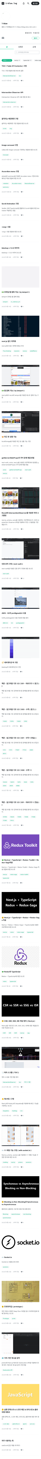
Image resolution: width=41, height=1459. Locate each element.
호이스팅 (32, 1424)
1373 (10, 750)
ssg (28, 1033)
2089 (31, 750)
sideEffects (33, 351)
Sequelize (6, 1111)
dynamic (16, 351)
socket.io (28, 1162)
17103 (24, 750)
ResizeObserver (29, 183)
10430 (5, 782)
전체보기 (7, 60)
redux (12, 932)
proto (13, 1318)
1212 (4, 750)
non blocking (27, 1214)
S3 (12, 623)
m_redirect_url (15, 302)
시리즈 (20, 47)
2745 (25, 721)
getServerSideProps (15, 470)
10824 (12, 817)
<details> (6, 183)
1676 (18, 782)
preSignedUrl (20, 623)
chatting (5, 1162)
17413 (12, 820)
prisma (20, 1162)
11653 (19, 721)
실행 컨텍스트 (16, 1424)
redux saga (13, 874)
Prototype (6, 1318)
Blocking (5, 1214)
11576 (12, 721)
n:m (21, 1111)
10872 (12, 782)
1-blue (4, 23)
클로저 (24, 1424)
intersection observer (9, 102)
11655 (19, 817)
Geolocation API (7, 1370)
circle (4, 128)
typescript (27, 60)
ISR (10, 1033)
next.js (17, 60)
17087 (17, 750)
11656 (26, 817)
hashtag (14, 1111)
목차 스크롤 (27, 1082)
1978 (31, 782)
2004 (4, 785)
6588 (17, 785)
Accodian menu (16, 183)
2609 (11, 785)
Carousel (5, 155)
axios (4, 470)
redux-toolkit (24, 874)
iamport (5, 302)
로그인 (35, 3)
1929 (25, 782)
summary (6, 187)
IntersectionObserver (9, 76)
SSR (15, 1033)
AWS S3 (5, 623)
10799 (5, 817)
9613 (4, 753)
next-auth (28, 470)
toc (20, 76)
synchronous (7, 1218)
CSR (4, 1033)
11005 (5, 721)
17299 (5, 820)
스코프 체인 (6, 1424)
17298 (33, 817)
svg (11, 128)
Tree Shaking (7, 351)
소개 (34, 47)
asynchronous (15, 1214)
